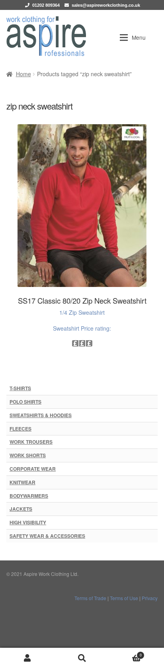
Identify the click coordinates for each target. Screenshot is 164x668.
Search (82, 658)
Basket (125, 653)
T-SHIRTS (20, 388)
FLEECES (20, 428)
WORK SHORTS (28, 455)
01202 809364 (46, 5)
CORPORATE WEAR (33, 468)
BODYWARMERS (29, 495)
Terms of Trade (90, 598)
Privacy (150, 598)
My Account (27, 658)
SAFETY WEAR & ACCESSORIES (47, 535)
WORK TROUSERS (31, 441)
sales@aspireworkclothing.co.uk (106, 5)
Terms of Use (124, 598)
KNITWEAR (22, 482)
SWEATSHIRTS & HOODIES (41, 415)
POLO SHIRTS (25, 401)
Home (23, 74)
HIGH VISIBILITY (28, 522)
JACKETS (21, 508)
